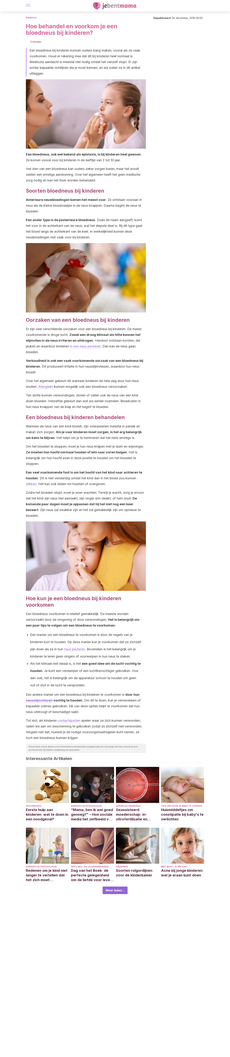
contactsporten (69, 720)
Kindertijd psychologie (86, 806)
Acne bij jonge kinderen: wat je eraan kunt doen (182, 872)
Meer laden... (115, 890)
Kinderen (31, 17)
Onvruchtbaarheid (128, 806)
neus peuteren (74, 649)
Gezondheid (33, 806)
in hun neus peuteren (85, 346)
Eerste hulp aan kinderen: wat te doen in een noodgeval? (47, 814)
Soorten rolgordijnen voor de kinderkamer (134, 872)
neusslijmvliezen (39, 700)
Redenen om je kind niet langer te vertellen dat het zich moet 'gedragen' (46, 875)
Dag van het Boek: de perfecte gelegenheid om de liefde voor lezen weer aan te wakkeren (91, 875)
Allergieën (45, 386)
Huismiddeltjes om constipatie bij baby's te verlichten (182, 814)
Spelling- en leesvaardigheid (90, 866)
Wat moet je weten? (174, 866)
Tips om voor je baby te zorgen (181, 806)
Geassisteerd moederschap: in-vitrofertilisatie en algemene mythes (131, 814)
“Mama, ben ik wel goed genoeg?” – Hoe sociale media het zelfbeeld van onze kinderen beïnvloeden (92, 814)
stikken (31, 484)
